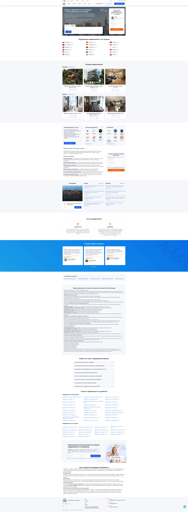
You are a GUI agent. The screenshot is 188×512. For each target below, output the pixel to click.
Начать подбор (116, 29)
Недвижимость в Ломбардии (111, 420)
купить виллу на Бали (95, 278)
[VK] (63, 506)
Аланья (117, 89)
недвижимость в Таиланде (107, 278)
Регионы (74, 3)
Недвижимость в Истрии (89, 412)
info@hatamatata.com (113, 506)
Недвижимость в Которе (89, 410)
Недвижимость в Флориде (68, 414)
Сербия (66, 54)
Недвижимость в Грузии (99, 434)
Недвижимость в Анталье (110, 397)
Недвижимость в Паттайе (68, 410)
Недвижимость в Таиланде (100, 429)
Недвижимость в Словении (68, 436)
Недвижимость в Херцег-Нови (90, 417)
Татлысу (74, 115)
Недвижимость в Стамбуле (68, 407)
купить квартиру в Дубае (83, 278)
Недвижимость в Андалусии (90, 399)
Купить (79, 3)
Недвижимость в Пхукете (110, 407)
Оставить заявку (109, 3)
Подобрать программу (116, 170)
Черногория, (92, 116)
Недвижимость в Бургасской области (70, 397)
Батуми (96, 89)
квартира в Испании (119, 278)
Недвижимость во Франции (116, 432)
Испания (91, 42)
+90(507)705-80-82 (113, 503)
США (66, 52)
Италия (114, 44)
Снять (84, 3)
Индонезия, (72, 89)
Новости (108, 183)
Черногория (67, 44)
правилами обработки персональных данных (80, 458)
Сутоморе (97, 116)
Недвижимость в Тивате (110, 402)
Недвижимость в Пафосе (110, 417)
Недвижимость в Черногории (116, 426)
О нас (86, 502)
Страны (68, 3)
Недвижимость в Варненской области (113, 412)
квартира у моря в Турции (70, 278)
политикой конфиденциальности (91, 458)
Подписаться (77, 207)
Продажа (67, 25)
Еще (89, 3)
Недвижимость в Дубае (89, 404)
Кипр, (71, 115)
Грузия (114, 52)
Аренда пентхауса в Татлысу (72, 113)
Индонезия (91, 44)
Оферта (86, 504)
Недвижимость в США (67, 434)
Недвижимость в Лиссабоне (111, 399)
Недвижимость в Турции (99, 427)
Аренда (72, 25)
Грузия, (93, 89)
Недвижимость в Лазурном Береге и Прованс (93, 401)
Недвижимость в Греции (99, 432)
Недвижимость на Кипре (67, 432)
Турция (114, 42)
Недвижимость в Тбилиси (89, 414)
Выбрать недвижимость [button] (69, 143)
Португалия (91, 47)
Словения (91, 54)
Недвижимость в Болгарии (68, 427)
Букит (75, 89)
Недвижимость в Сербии (115, 434)
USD (110, 0)
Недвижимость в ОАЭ (83, 434)
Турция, (114, 89)
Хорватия (67, 49)
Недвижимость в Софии (67, 404)
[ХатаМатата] (64, 500)
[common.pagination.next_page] (125, 257)
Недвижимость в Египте (83, 436)
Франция (114, 49)
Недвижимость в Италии (83, 429)
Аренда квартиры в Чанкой (115, 113)
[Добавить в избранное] (81, 70)
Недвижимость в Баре (67, 412)
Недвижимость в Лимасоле (90, 420)
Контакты (86, 500)
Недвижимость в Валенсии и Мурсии (92, 397)
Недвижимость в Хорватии (84, 432)
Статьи (86, 183)
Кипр (114, 47)
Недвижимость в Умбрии (67, 420)
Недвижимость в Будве (67, 402)
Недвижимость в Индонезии (68, 429)
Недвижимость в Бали (67, 399)
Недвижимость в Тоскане (110, 414)
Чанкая (117, 115)
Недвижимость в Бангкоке (111, 404)
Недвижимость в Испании (84, 427)
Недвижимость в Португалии (116, 429)
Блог (86, 498)
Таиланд (67, 47)
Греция (90, 49)
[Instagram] (66, 506)
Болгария (67, 42)
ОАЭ (90, 52)
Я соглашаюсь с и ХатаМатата (116, 167)
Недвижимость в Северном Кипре (112, 410)
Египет (114, 54)
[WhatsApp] (184, 506)
